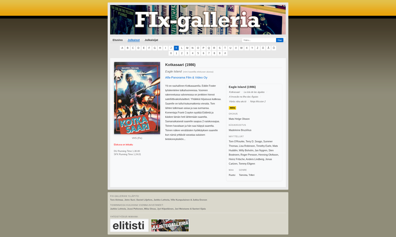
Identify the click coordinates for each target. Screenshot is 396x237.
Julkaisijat (151, 40)
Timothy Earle (263, 146)
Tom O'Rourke (236, 141)
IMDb (232, 108)
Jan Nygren (261, 150)
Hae (280, 40)
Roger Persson (249, 154)
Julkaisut (134, 40)
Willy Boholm (246, 150)
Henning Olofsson (268, 154)
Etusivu (118, 40)
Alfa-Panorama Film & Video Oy (186, 77)
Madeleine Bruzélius (240, 130)
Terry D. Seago (254, 141)
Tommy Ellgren (247, 163)
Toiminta (243, 175)
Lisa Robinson (247, 146)
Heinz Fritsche (237, 159)
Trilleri (251, 175)
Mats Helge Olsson (239, 119)
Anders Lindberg (255, 159)
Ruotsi (232, 175)
